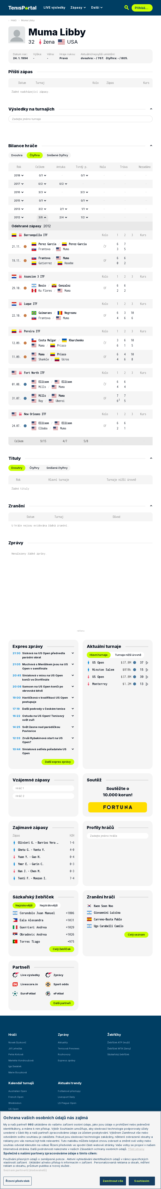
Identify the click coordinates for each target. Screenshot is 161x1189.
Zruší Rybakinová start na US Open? (42, 740)
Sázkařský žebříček (118, 1054)
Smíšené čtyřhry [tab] (57, 155)
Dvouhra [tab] (16, 155)
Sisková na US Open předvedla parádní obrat (43, 655)
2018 (17, 175)
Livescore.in (29, 984)
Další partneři (62, 1003)
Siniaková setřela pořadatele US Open (44, 751)
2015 (17, 200)
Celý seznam (136, 934)
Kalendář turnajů (21, 1083)
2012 (17, 217)
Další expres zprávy (58, 761)
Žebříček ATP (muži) (118, 1042)
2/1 (62, 209)
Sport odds (61, 984)
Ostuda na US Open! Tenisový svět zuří (43, 718)
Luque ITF (30, 303)
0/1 (41, 175)
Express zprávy (66, 1060)
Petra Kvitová (15, 1054)
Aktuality (63, 1042)
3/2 (40, 209)
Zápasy (76, 7)
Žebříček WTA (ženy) (119, 1048)
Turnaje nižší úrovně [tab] (128, 654)
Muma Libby (28, 20)
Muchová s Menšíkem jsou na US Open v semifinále (45, 666)
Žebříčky (114, 1035)
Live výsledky (30, 975)
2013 (17, 209)
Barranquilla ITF (36, 235)
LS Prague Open (67, 1103)
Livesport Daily (66, 1096)
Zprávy (58, 975)
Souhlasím (141, 1181)
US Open (13, 1108)
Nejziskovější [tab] (24, 905)
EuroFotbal (28, 993)
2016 (17, 192)
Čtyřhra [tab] (35, 155)
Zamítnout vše (113, 1181)
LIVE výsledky (54, 7)
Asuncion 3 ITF (34, 276)
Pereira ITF (32, 331)
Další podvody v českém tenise (43, 708)
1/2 (83, 217)
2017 (17, 183)
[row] (80, 175)
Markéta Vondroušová (21, 1060)
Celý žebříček (62, 949)
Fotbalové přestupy (69, 1091)
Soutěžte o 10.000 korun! (117, 791)
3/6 (40, 217)
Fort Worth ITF (34, 372)
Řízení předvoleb (17, 1181)
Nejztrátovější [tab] (49, 905)
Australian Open (17, 1091)
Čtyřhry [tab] (34, 467)
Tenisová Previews (68, 1048)
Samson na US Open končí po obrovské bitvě (42, 688)
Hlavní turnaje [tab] (99, 654)
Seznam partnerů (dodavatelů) (25, 1170)
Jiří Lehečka (15, 1048)
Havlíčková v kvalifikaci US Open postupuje (45, 699)
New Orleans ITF (35, 414)
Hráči (14, 20)
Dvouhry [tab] (16, 467)
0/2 (40, 183)
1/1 (83, 209)
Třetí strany (136, 1149)
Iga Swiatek (14, 1066)
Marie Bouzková (17, 1072)
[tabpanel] (80, 303)
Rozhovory (64, 1054)
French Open (15, 1096)
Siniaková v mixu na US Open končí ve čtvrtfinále (42, 677)
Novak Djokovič (17, 1042)
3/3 (40, 192)
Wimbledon (14, 1103)
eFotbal (58, 993)
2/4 (61, 217)
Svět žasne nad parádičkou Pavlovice (41, 729)
